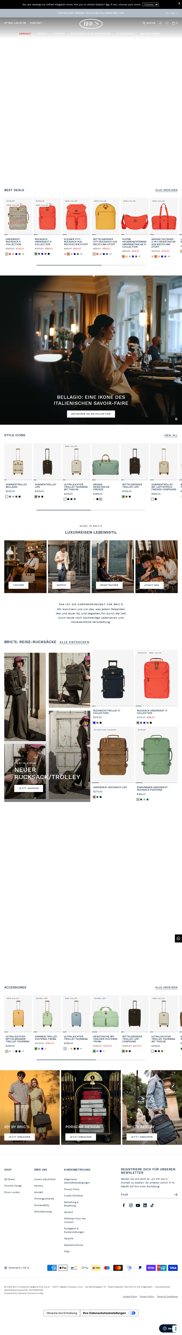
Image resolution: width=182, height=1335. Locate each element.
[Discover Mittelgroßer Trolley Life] (135, 461)
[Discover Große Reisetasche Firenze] (105, 461)
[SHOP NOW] (152, 1107)
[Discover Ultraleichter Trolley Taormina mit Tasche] (76, 461)
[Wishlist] (167, 23)
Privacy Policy (71, 1189)
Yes (107, 4)
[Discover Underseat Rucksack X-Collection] (18, 216)
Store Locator (12, 1192)
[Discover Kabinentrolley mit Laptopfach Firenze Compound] (164, 461)
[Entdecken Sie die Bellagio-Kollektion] (25, 566)
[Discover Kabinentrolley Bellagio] (18, 461)
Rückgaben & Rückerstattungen (74, 1230)
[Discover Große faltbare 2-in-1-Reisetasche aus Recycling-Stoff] (164, 216)
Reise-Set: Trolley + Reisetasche (71, 13)
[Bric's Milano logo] (91, 24)
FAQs (67, 1251)
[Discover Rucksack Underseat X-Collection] (47, 216)
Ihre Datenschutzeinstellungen (104, 1313)
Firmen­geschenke (44, 1198)
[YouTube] (138, 1205)
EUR (173, 13)
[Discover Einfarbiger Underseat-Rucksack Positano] (156, 755)
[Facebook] (124, 1205)
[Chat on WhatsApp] (178, 938)
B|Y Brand (9, 1179)
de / (168, 13)
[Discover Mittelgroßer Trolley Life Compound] (135, 1013)
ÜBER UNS (40, 1169)
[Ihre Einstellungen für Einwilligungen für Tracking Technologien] (175, 1328)
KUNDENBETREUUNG (77, 1169)
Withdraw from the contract (75, 1220)
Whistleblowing (43, 1211)
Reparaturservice (73, 1245)
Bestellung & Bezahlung (71, 1204)
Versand (68, 1212)
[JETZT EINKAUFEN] (30, 1107)
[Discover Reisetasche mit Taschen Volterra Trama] (105, 1013)
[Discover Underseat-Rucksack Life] (113, 755)
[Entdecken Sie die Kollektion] (69, 566)
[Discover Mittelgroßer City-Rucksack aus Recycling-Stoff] (105, 216)
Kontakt (38, 1192)
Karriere (38, 1185)
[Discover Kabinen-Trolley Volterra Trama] (47, 1013)
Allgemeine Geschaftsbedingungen (77, 1181)
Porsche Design (13, 1185)
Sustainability (41, 1205)
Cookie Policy (130, 1296)
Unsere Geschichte (45, 1179)
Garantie (69, 1238)
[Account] (160, 23)
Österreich (15, 1267)
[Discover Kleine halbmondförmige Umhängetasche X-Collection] (135, 216)
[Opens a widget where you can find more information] (168, 1328)
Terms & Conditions (167, 1296)
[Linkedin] (145, 1205)
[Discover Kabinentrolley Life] (47, 461)
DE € (26, 1267)
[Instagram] (131, 1205)
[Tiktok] (152, 1205)
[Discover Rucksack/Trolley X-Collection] (113, 678)
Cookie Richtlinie (73, 1195)
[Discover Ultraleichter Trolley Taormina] (76, 1013)
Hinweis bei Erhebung (62, 1313)
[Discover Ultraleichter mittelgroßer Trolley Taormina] (18, 1013)
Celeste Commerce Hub (31, 1293)
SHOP (8, 1169)
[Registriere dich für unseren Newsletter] (175, 1195)
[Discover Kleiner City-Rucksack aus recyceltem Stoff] (76, 216)
